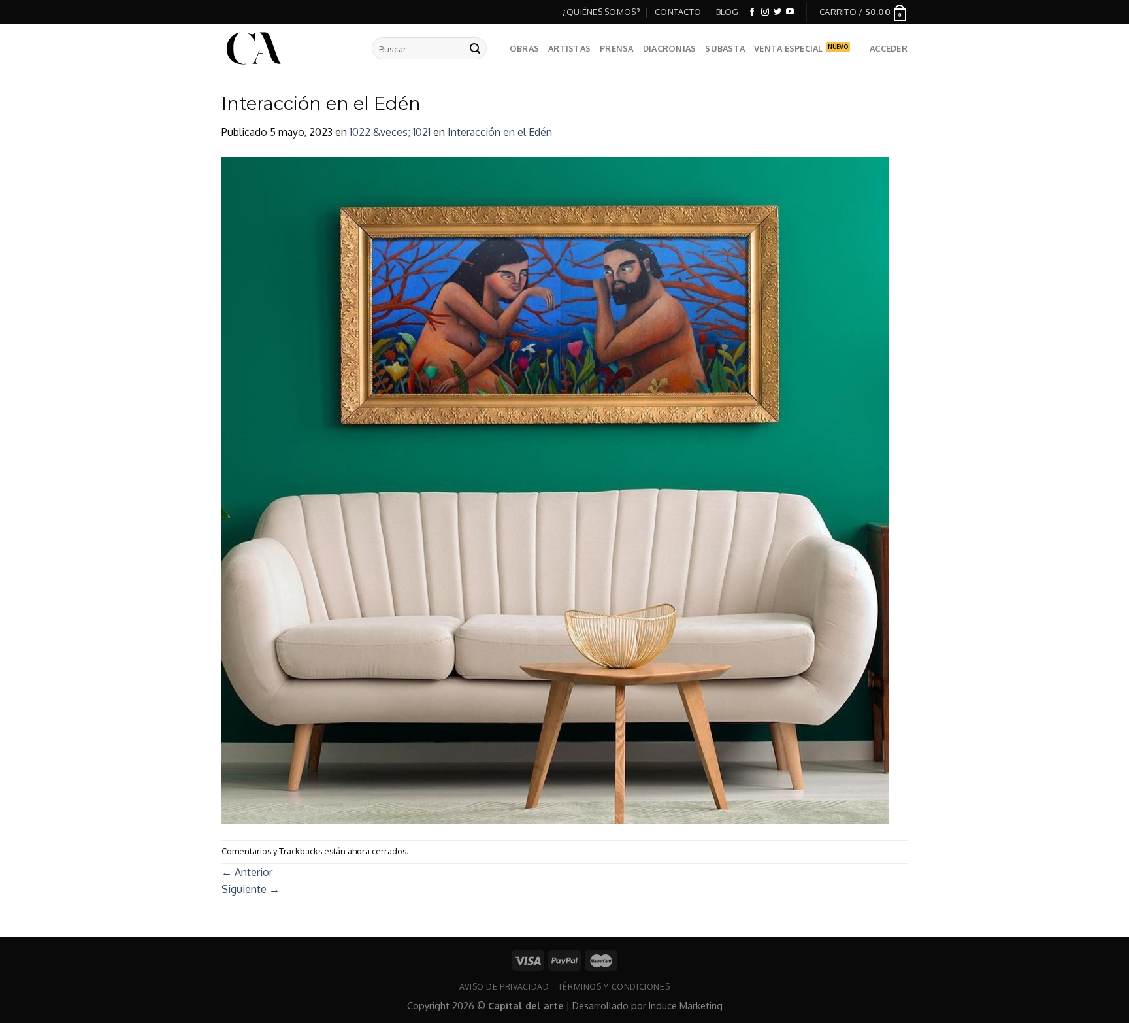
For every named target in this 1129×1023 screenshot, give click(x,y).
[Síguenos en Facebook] (752, 12)
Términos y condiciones (614, 986)
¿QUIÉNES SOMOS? (601, 12)
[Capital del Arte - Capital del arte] (286, 48)
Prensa (617, 48)
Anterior (246, 872)
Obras (524, 48)
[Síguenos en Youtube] (790, 12)
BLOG (727, 12)
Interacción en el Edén (500, 132)
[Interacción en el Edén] (555, 489)
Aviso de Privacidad (504, 986)
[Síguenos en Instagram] (765, 12)
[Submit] (475, 48)
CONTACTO (678, 12)
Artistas (569, 48)
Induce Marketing (686, 1005)
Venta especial (788, 48)
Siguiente (250, 889)
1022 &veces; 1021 (390, 132)
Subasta (725, 48)
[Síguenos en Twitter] (777, 12)
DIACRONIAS (669, 48)
